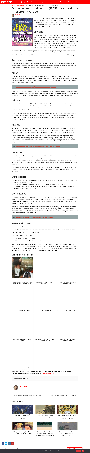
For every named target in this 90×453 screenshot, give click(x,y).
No (83, 450)
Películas (59, 2)
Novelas (76, 2)
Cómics (68, 2)
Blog (41, 2)
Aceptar (78, 450)
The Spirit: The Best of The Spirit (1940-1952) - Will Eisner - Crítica (27, 396)
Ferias (46, 2)
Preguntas (84, 2)
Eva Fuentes (18, 14)
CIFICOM (10, 448)
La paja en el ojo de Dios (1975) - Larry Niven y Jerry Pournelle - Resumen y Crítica (64, 396)
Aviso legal (16, 448)
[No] (88, 451)
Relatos (53, 2)
